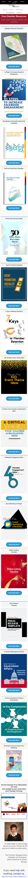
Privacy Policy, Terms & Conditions (10, 876)
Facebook (3, 1)
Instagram (22, 1)
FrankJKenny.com (22, 876)
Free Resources (19, 9)
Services (11, 9)
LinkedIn (16, 1)
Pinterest (14, 3)
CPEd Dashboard (10, 12)
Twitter (9, 1)
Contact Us (19, 12)
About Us (5, 9)
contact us (18, 873)
